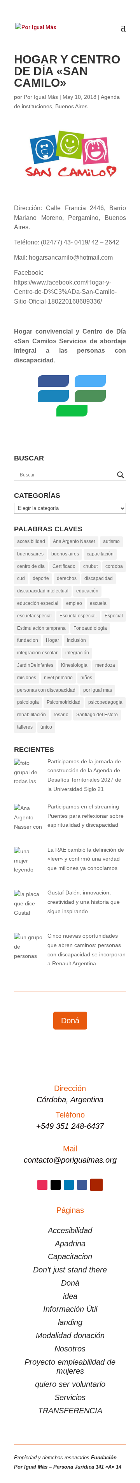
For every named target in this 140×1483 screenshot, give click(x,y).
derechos (67, 578)
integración (77, 652)
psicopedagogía (105, 702)
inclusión (76, 640)
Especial (114, 616)
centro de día (31, 566)
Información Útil (70, 1309)
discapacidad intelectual (42, 591)
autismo (111, 541)
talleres (25, 727)
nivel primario (58, 677)
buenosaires (30, 554)
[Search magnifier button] (120, 474)
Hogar (52, 640)
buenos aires (65, 554)
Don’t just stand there (70, 1269)
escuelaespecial (34, 616)
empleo (74, 603)
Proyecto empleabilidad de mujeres (70, 1367)
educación (87, 591)
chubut (90, 566)
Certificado (63, 566)
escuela (98, 603)
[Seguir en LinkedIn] (69, 1185)
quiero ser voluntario (70, 1384)
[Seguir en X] (56, 1185)
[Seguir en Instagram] (42, 1185)
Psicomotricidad (63, 702)
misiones (26, 677)
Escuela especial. (78, 616)
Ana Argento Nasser (74, 541)
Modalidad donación (70, 1335)
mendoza (105, 665)
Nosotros (70, 1348)
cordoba (114, 566)
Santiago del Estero (97, 714)
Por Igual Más (41, 97)
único (46, 727)
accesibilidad (31, 541)
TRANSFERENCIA (70, 1410)
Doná (70, 1020)
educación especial (37, 603)
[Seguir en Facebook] (82, 1185)
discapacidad (98, 578)
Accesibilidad (70, 1230)
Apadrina (70, 1243)
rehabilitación (31, 714)
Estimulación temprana (41, 628)
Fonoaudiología (90, 628)
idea (70, 1296)
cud (21, 578)
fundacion (27, 640)
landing (70, 1322)
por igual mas (97, 690)
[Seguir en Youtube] (96, 1185)
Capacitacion (70, 1256)
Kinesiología (74, 665)
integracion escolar (37, 652)
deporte (41, 578)
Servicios (70, 1397)
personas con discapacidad (46, 690)
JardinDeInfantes (35, 665)
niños (86, 677)
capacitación (100, 554)
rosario (61, 714)
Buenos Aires (71, 106)
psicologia (28, 702)
